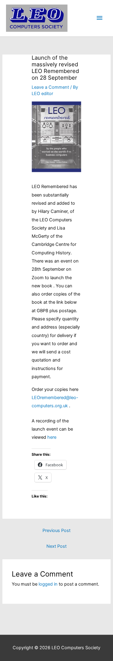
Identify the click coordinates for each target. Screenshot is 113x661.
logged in (48, 584)
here (51, 437)
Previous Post (56, 530)
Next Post (56, 546)
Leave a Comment (50, 87)
